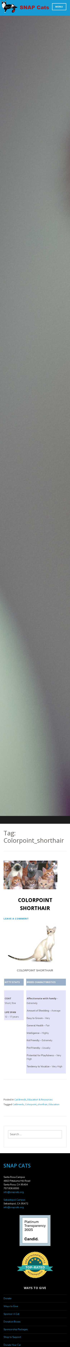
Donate (7, 1298)
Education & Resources (40, 1099)
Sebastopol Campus (14, 1200)
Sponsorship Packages (16, 1329)
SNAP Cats (11, 10)
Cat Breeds (20, 1099)
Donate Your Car (12, 1345)
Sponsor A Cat (11, 1314)
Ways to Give (11, 1306)
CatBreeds (18, 1104)
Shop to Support (12, 1337)
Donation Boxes (12, 1321)
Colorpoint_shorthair (36, 1104)
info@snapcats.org (14, 1192)
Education (54, 1104)
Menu (59, 6)
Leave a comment (16, 918)
